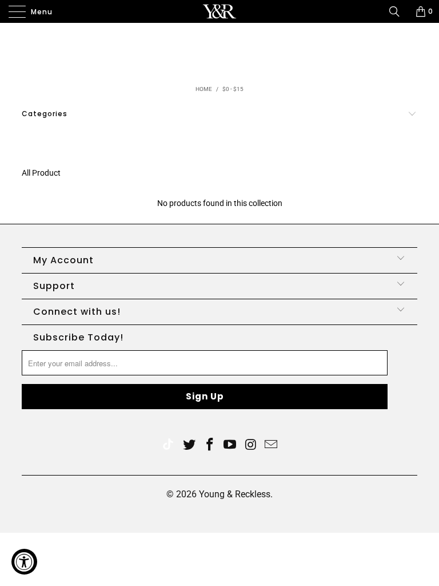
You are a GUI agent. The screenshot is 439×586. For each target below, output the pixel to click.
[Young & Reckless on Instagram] (251, 445)
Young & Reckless (234, 494)
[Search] (398, 11)
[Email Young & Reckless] (271, 445)
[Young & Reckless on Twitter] (168, 445)
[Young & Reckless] (219, 11)
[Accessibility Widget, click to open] (24, 562)
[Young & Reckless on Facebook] (209, 445)
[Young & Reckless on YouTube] (230, 445)
